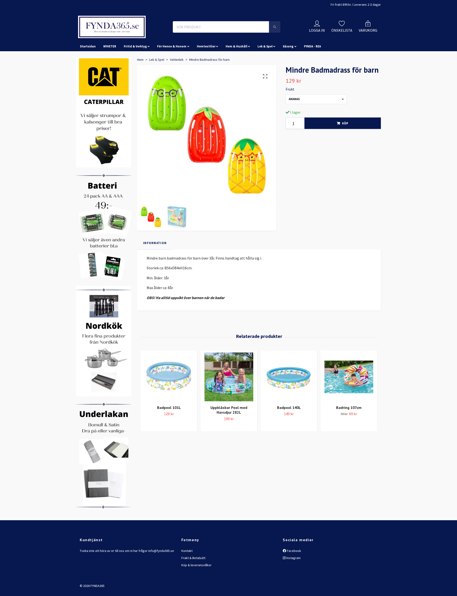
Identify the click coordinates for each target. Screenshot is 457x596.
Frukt (290, 110)
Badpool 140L (289, 428)
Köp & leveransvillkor (196, 586)
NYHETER (109, 68)
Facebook (293, 572)
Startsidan (88, 68)
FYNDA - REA (312, 68)
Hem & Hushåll (236, 68)
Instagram (293, 579)
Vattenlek (177, 81)
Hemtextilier (206, 68)
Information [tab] (155, 264)
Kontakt (187, 572)
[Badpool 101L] (168, 398)
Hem (140, 81)
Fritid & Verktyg (135, 68)
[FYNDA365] (143, 37)
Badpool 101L (169, 428)
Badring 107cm (349, 428)
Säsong (288, 68)
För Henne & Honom (171, 68)
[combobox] (316, 120)
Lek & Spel (265, 68)
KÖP (345, 144)
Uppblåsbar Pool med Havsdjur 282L (228, 431)
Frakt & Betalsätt (193, 579)
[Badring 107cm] (348, 398)
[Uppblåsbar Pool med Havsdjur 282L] (228, 398)
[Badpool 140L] (288, 398)
